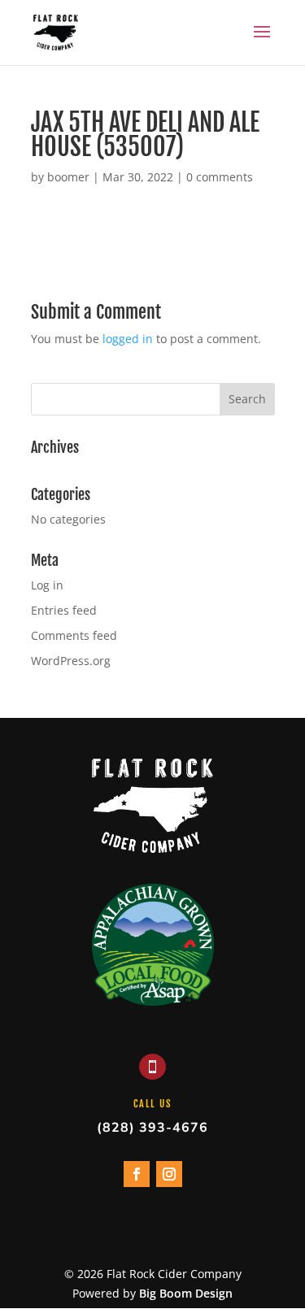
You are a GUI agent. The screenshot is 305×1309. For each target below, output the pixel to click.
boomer (68, 177)
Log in (47, 585)
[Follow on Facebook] (137, 1174)
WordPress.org (71, 660)
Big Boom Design (186, 1293)
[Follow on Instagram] (169, 1174)
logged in (127, 338)
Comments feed (74, 635)
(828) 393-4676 (152, 1128)
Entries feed (64, 610)
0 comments (219, 177)
